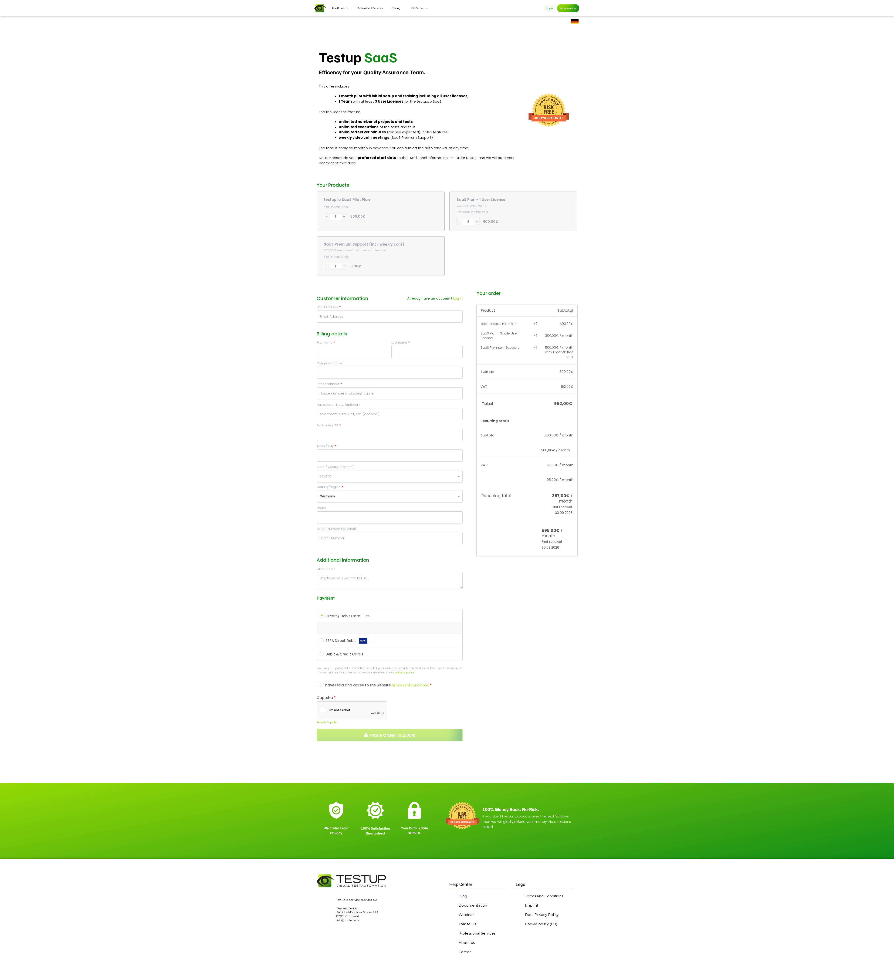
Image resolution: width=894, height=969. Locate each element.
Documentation (473, 905)
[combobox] (390, 476)
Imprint (531, 905)
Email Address (329, 307)
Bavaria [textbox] (326, 476)
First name (326, 342)
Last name (400, 342)
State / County (335, 466)
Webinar (466, 914)
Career (465, 952)
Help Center (417, 8)
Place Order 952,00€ (392, 735)
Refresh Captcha (327, 722)
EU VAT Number (336, 528)
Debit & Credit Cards (344, 654)
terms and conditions (410, 685)
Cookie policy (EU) (541, 924)
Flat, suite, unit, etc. (338, 404)
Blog (463, 896)
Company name (329, 363)
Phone (321, 508)
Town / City (326, 446)
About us (467, 942)
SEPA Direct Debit (341, 640)
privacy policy (405, 672)
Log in (458, 298)
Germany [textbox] (327, 496)
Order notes (326, 568)
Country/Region (330, 486)
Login (549, 8)
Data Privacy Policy (542, 914)
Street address (329, 383)
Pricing (396, 8)
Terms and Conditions (544, 896)
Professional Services (370, 8)
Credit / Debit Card (343, 616)
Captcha (326, 697)
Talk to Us (467, 924)
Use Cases (338, 8)
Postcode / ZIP (329, 425)
